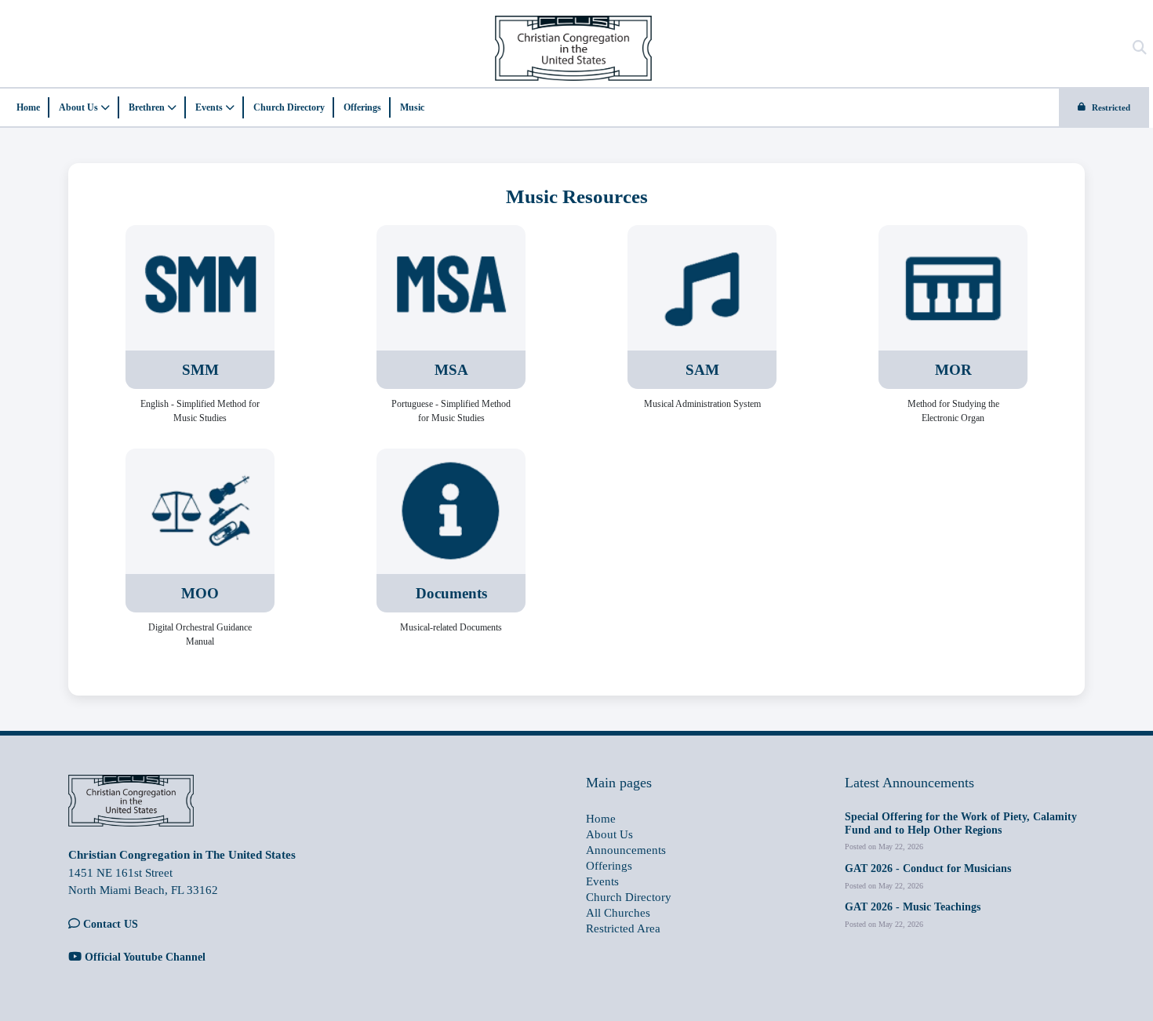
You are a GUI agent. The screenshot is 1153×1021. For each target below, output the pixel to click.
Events (210, 107)
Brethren (148, 107)
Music (412, 107)
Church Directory (289, 107)
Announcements (626, 850)
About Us (79, 107)
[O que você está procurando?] (1140, 48)
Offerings (362, 107)
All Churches (618, 913)
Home (28, 107)
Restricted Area (623, 928)
